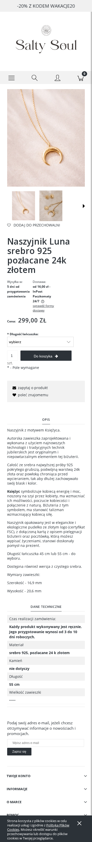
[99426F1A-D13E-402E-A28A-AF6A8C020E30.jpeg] (23, 205)
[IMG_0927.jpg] (50, 205)
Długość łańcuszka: (22, 334)
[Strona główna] (46, 37)
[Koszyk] (80, 77)
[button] (11, 77)
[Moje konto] (57, 78)
